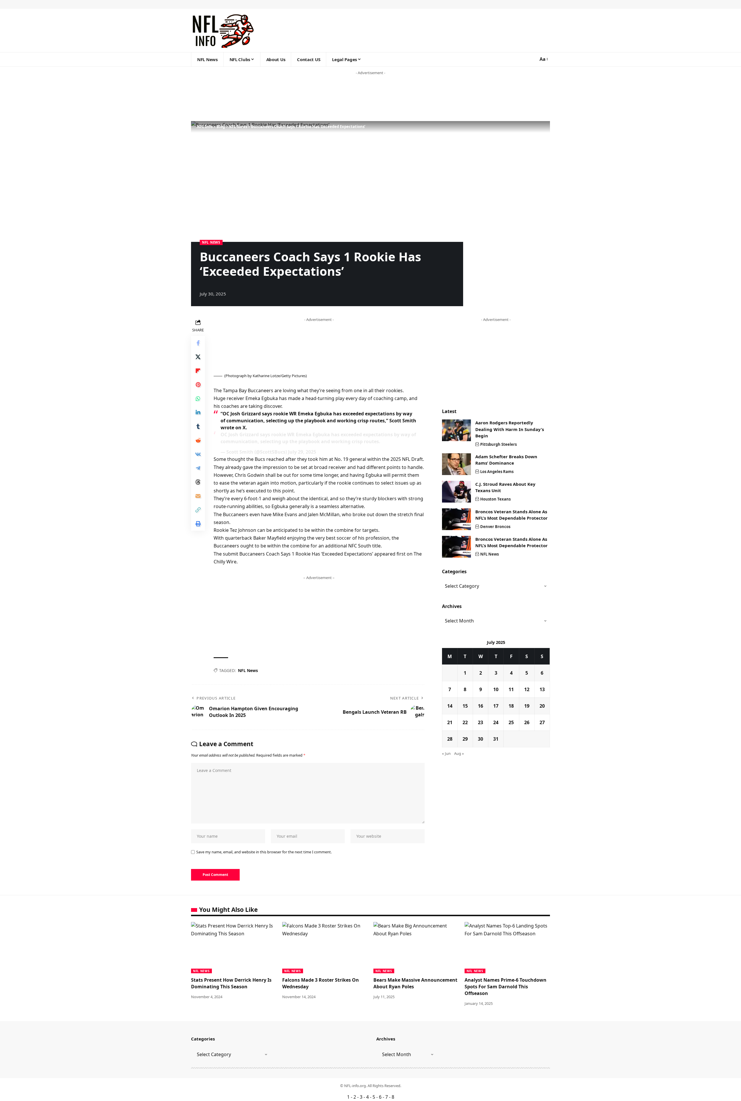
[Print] (198, 524)
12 (526, 689)
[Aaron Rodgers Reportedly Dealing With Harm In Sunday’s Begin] (456, 430)
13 (542, 689)
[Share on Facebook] (198, 343)
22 (465, 722)
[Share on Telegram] (198, 468)
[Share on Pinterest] (198, 385)
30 (480, 739)
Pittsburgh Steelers (498, 444)
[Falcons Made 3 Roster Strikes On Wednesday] (325, 947)
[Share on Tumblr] (198, 426)
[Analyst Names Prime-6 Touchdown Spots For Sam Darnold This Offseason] (507, 947)
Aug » (459, 753)
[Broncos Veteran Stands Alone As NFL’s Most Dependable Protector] (456, 519)
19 (526, 706)
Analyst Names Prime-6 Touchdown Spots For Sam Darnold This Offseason (505, 986)
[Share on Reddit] (198, 440)
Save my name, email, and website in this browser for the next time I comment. (264, 851)
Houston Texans (495, 499)
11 (511, 689)
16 (480, 706)
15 (465, 706)
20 (542, 706)
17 (495, 706)
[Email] (198, 496)
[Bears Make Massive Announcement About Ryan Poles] (416, 947)
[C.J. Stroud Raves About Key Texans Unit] (456, 492)
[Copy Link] (198, 510)
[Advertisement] (111, 98)
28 (449, 739)
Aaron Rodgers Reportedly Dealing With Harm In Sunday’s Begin (509, 429)
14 (449, 706)
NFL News (211, 242)
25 (511, 722)
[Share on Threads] (198, 482)
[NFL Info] (222, 30)
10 (495, 689)
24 (495, 722)
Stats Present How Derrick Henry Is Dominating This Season (231, 983)
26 (526, 722)
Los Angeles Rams (496, 471)
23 (480, 722)
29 (465, 739)
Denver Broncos (495, 526)
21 (449, 722)
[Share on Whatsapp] (198, 399)
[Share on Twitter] (198, 357)
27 (542, 722)
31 (495, 739)
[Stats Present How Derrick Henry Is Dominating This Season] (233, 947)
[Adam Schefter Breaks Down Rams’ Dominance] (456, 464)
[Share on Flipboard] (198, 371)
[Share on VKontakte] (198, 454)
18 (511, 706)
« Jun (446, 753)
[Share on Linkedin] (198, 412)
